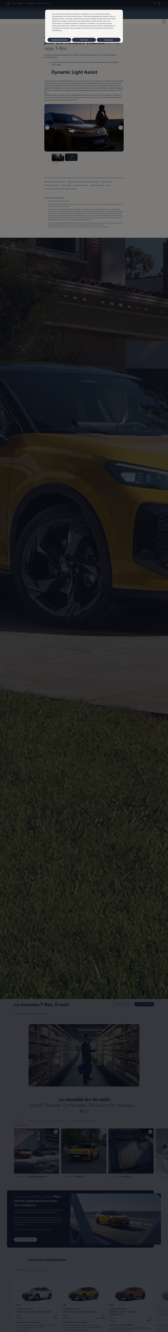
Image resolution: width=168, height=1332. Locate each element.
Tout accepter (108, 40)
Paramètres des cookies (59, 40)
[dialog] (84, 666)
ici (61, 30)
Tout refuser (84, 40)
